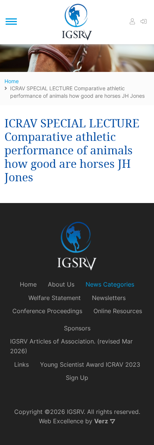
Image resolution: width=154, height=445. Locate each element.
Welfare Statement (54, 298)
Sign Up (77, 377)
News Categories (110, 284)
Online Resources (117, 311)
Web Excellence (61, 421)
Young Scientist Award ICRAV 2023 (90, 364)
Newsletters (109, 298)
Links (21, 364)
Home (28, 284)
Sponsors (77, 328)
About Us (61, 284)
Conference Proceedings (47, 311)
